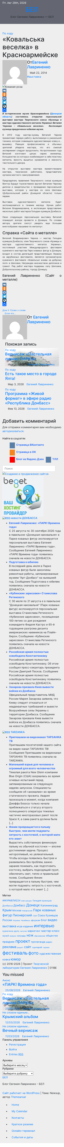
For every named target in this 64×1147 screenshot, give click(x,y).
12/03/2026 (13, 1022)
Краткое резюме (22, 1124)
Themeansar (18, 1097)
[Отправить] (32, 110)
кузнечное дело (10, 931)
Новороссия (27, 911)
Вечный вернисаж (20, 1030)
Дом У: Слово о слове (14, 310)
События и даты (22, 1137)
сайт (27, 947)
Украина (16, 920)
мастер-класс (50, 930)
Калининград (49, 905)
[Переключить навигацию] (34, 27)
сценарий (37, 947)
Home (15, 1104)
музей (5, 936)
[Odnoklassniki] (32, 94)
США (35, 916)
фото (33, 953)
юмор (16, 959)
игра (19, 926)
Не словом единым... (15, 1012)
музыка (13, 936)
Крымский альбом (20, 1016)
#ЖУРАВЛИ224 (11, 900)
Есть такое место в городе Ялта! (30, 376)
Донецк (33, 905)
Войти (13, 1049)
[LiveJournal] (32, 106)
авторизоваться (12, 431)
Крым (6, 910)
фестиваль (15, 953)
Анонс (6, 980)
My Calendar (19, 1111)
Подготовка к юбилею (23, 562)
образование (39, 936)
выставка (9, 926)
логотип (23, 931)
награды (21, 936)
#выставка (34, 76)
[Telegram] (32, 102)
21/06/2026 (13, 1008)
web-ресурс (26, 901)
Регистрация (17, 1044)
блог (44, 920)
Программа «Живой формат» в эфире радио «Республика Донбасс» (28, 398)
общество (52, 935)
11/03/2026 (12, 1036)
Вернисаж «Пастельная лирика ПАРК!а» (28, 356)
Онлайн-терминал (23, 1130)
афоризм (35, 920)
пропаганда (38, 941)
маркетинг (34, 931)
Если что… (10, 313)
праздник (8, 941)
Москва (16, 910)
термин (46, 947)
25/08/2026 (13, 990)
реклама (9, 947)
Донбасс (19, 905)
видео (52, 920)
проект (22, 941)
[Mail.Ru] (32, 98)
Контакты (18, 1117)
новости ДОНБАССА (24, 518)
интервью (44, 925)
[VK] (32, 91)
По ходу (7, 33)
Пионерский (22, 915)
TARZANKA (18, 732)
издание (28, 926)
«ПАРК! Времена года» (24, 984)
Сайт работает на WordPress (21, 1093)
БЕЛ (32, 10)
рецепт (20, 947)
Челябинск (25, 920)
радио (49, 942)
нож (30, 935)
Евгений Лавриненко (38, 64)
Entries (16, 1054)
